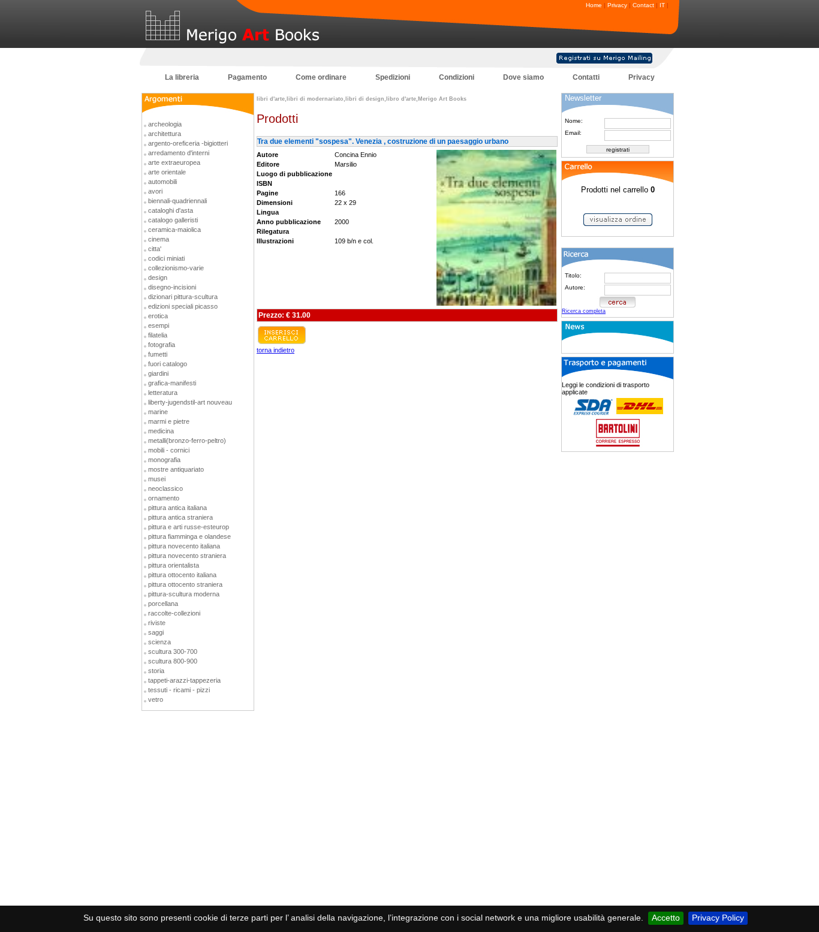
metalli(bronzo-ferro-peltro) (187, 440)
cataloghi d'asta (170, 210)
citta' (154, 248)
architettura (164, 133)
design (157, 277)
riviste (156, 622)
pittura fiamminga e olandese (189, 536)
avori (155, 191)
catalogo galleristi (173, 220)
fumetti (157, 354)
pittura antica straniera (180, 517)
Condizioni (456, 77)
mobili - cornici (168, 450)
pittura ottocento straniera (185, 584)
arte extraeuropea (174, 162)
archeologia (165, 124)
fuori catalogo (167, 363)
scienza (159, 642)
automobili (162, 181)
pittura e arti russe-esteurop (188, 526)
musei (156, 478)
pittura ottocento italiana (182, 574)
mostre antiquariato (176, 469)
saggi (156, 632)
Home (594, 5)
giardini (158, 373)
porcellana (163, 603)
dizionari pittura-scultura (183, 296)
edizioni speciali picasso (183, 306)
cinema (158, 239)
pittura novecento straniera (187, 555)
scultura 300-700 (172, 651)
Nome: (574, 120)
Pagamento (247, 77)
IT (662, 5)
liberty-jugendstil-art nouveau (190, 402)
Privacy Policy (718, 917)
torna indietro (275, 350)
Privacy (617, 5)
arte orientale (167, 172)
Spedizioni (392, 77)
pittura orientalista (173, 565)
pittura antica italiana (177, 507)
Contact (643, 5)
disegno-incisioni (172, 287)
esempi (158, 325)
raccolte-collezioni (174, 613)
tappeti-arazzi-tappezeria (184, 680)
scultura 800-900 (172, 661)
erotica (158, 315)
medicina (161, 431)
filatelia (157, 335)
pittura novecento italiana (184, 546)
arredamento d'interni (178, 152)
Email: (573, 132)
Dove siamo (523, 77)
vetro (155, 699)
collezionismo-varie (176, 268)
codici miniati (166, 258)
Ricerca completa (584, 311)
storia (156, 670)
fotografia (161, 344)
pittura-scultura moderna (183, 594)
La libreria (182, 77)
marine (158, 411)
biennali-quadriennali (177, 200)
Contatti (586, 77)
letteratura (162, 392)
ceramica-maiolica (174, 229)
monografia (164, 459)
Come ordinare (321, 77)
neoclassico (165, 488)
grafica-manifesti (172, 383)
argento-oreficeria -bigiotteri (188, 143)
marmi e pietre (168, 421)
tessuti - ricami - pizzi (179, 689)
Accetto (666, 917)
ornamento (163, 498)
